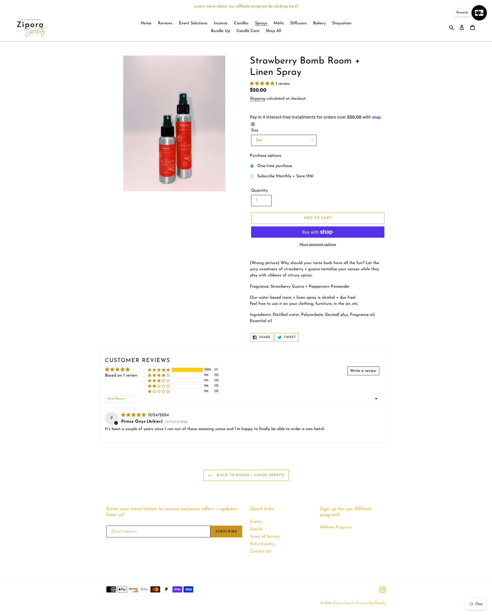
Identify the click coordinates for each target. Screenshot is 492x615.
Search (256, 529)
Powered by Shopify (371, 603)
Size (254, 130)
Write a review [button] (363, 371)
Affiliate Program (336, 527)
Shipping (257, 99)
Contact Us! (260, 551)
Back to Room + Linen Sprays (250, 475)
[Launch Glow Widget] (479, 12)
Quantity (259, 191)
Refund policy (262, 544)
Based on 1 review (121, 375)
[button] (263, 84)
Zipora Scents (343, 603)
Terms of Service (265, 537)
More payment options (318, 244)
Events (256, 522)
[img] (134, 415)
